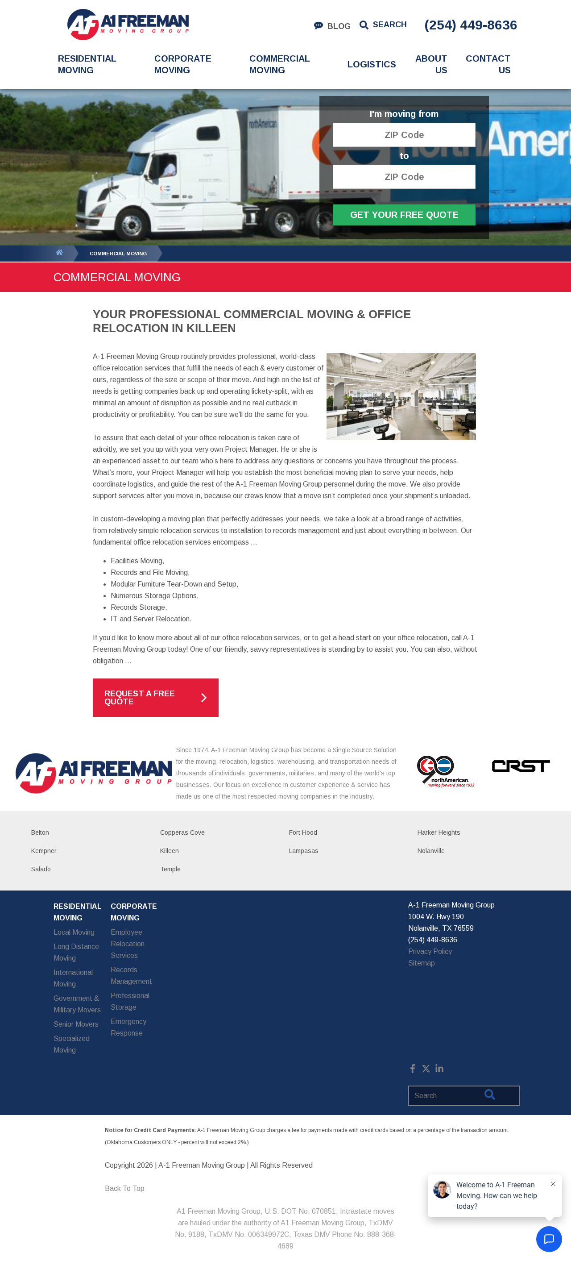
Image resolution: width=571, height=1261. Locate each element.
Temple (170, 869)
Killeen (169, 850)
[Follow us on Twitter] (426, 1070)
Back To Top (125, 1188)
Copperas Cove (182, 832)
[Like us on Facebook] (412, 1070)
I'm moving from (404, 114)
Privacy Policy (430, 951)
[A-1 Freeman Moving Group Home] (127, 24)
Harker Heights (439, 832)
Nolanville (431, 850)
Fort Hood (303, 832)
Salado (41, 869)
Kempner (44, 850)
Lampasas (304, 850)
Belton (40, 832)
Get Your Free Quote (404, 215)
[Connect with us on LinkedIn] (439, 1070)
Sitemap (421, 963)
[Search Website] (489, 1096)
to (404, 156)
